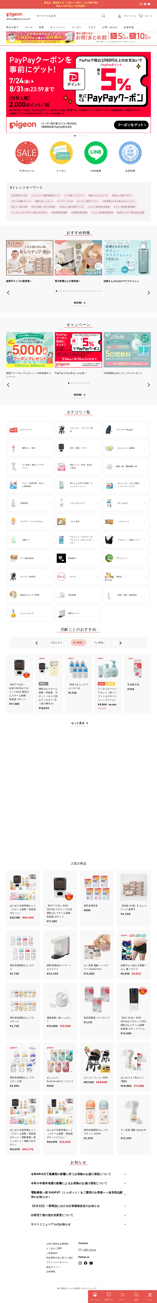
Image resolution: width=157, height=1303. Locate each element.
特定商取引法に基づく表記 (59, 1257)
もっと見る (77, 723)
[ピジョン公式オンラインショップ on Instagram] (80, 1263)
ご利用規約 (51, 1253)
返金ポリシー (52, 1267)
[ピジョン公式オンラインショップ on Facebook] (85, 1263)
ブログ (92, 27)
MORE (78, 302)
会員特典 (129, 27)
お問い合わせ (110, 27)
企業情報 (50, 1271)
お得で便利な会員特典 (57, 1243)
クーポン (77, 27)
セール (29, 27)
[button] (56, 291)
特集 (41, 27)
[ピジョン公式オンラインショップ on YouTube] (91, 1263)
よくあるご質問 (54, 1248)
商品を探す (12, 27)
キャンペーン (58, 27)
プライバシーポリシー (57, 1262)
